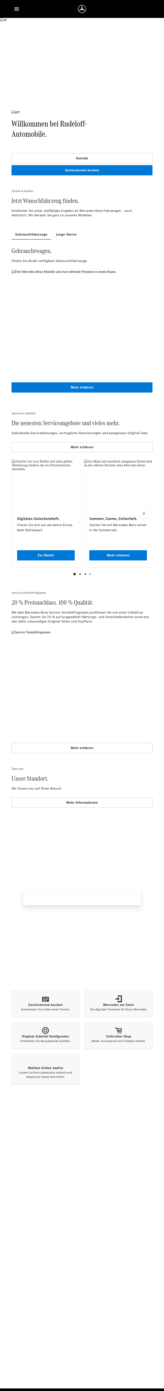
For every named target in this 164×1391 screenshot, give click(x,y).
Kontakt (82, 158)
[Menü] (17, 9)
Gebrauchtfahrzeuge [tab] (31, 234)
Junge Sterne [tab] (66, 234)
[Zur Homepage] (82, 9)
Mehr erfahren (82, 387)
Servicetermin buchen (82, 170)
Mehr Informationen (82, 802)
